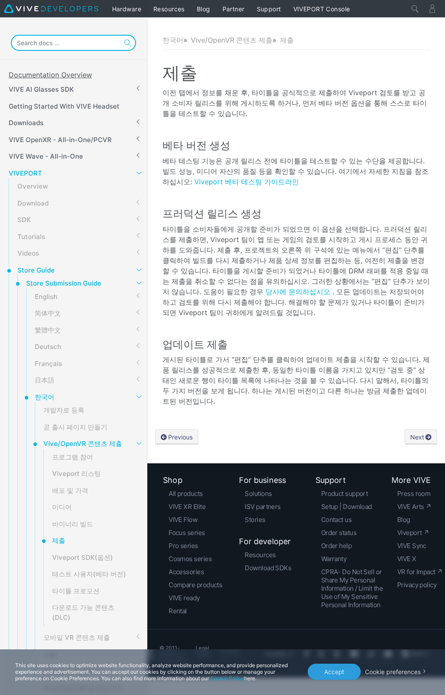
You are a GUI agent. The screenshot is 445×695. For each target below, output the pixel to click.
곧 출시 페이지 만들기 (75, 427)
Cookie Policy (227, 678)
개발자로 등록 (63, 410)
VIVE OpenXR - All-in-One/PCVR (60, 140)
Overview (32, 186)
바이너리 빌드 (72, 524)
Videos (28, 253)
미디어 (62, 507)
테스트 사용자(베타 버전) (89, 574)
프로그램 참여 (72, 457)
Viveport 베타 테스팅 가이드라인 (246, 181)
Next (417, 437)
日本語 (44, 380)
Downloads (26, 123)
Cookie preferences (393, 671)
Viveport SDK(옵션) (82, 557)
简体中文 (48, 313)
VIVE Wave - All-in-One (46, 156)
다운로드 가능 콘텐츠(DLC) (83, 612)
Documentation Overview (50, 74)
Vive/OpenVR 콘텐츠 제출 (82, 443)
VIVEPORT (25, 173)
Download (33, 203)
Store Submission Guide (63, 283)
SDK (24, 220)
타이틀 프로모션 (76, 591)
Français (48, 363)
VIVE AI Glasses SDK (41, 89)
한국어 (44, 397)
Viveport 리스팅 (76, 473)
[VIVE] (51, 8)
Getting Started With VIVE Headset (64, 106)
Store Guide (36, 270)
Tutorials (31, 237)
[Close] (415, 8)
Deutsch (48, 347)
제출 (58, 540)
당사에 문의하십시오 (299, 291)
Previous (180, 437)
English (46, 297)
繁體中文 (48, 330)
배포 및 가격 (70, 490)
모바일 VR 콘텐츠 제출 (76, 637)
